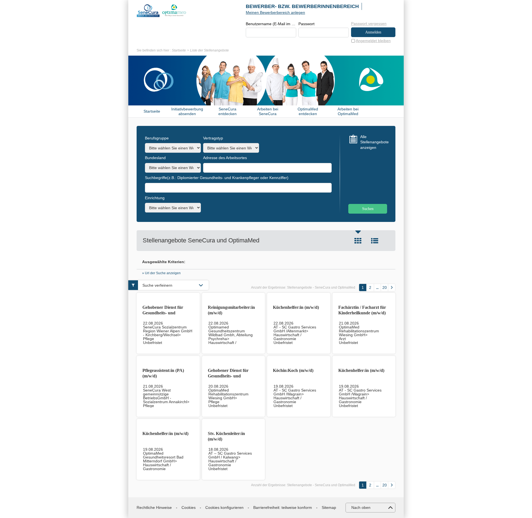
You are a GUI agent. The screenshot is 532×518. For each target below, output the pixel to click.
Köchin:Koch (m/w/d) (293, 370)
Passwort (306, 24)
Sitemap (329, 507)
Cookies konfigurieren (224, 507)
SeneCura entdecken (227, 111)
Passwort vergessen (369, 23)
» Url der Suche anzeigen (161, 273)
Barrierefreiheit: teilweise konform (282, 507)
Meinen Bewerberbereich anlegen (275, 12)
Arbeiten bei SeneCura (267, 111)
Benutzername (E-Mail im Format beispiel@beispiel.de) (271, 24)
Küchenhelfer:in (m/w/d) (296, 307)
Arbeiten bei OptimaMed (348, 111)
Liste (374, 240)
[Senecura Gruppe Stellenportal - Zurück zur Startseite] (161, 10)
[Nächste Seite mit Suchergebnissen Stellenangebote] (391, 287)
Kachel (358, 240)
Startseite (179, 50)
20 (384, 287)
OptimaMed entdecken (308, 111)
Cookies (188, 507)
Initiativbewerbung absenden (187, 111)
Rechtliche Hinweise (154, 507)
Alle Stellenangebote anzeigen (373, 142)
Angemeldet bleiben (373, 40)
